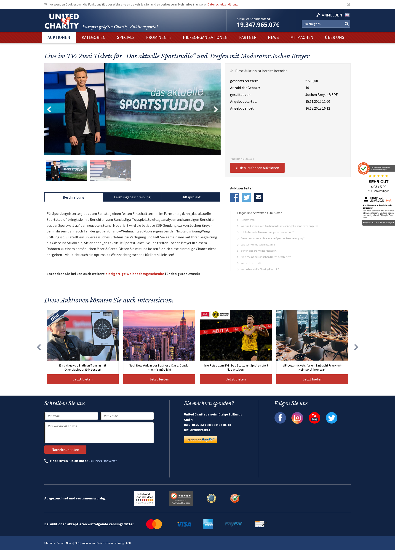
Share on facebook (234, 197)
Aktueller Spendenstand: (254, 18)
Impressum (88, 543)
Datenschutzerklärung (223, 4)
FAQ (77, 543)
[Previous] (38, 347)
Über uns (49, 543)
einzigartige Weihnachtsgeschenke (134, 273)
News (69, 543)
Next (216, 109)
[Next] (356, 347)
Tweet (246, 197)
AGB (128, 543)
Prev (49, 109)
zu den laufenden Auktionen (257, 167)
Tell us (258, 197)
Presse (60, 543)
